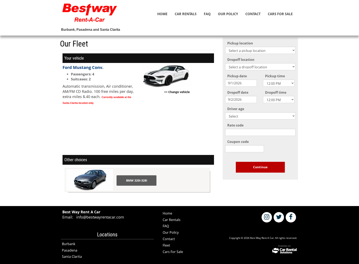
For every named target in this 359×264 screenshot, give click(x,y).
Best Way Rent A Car (89, 14)
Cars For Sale (280, 14)
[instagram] (267, 217)
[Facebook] (291, 217)
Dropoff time (275, 92)
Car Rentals (186, 14)
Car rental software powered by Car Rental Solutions (284, 249)
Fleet (166, 245)
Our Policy (228, 14)
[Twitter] (279, 217)
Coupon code (238, 141)
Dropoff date (237, 92)
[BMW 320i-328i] (89, 179)
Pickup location (240, 43)
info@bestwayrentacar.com (100, 217)
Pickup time (275, 76)
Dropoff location (240, 59)
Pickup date (237, 76)
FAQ (207, 14)
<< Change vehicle (177, 92)
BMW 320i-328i (136, 180)
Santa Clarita (72, 256)
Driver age (235, 109)
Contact (253, 14)
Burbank (68, 244)
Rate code (235, 125)
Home (162, 14)
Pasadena (69, 250)
